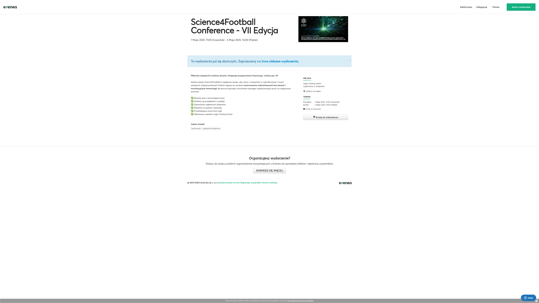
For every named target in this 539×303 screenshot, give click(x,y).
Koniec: (306, 105)
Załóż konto (466, 7)
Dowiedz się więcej (269, 170)
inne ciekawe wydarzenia (280, 61)
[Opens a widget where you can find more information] (528, 298)
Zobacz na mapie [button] (313, 91)
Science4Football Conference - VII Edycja (234, 26)
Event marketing (270, 182)
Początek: (307, 102)
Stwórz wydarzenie (521, 7)
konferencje (196, 128)
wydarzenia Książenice (211, 128)
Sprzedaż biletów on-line (228, 182)
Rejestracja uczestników (251, 182)
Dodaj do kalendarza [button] (313, 109)
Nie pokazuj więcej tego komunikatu (300, 301)
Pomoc (496, 7)
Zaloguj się (481, 7)
